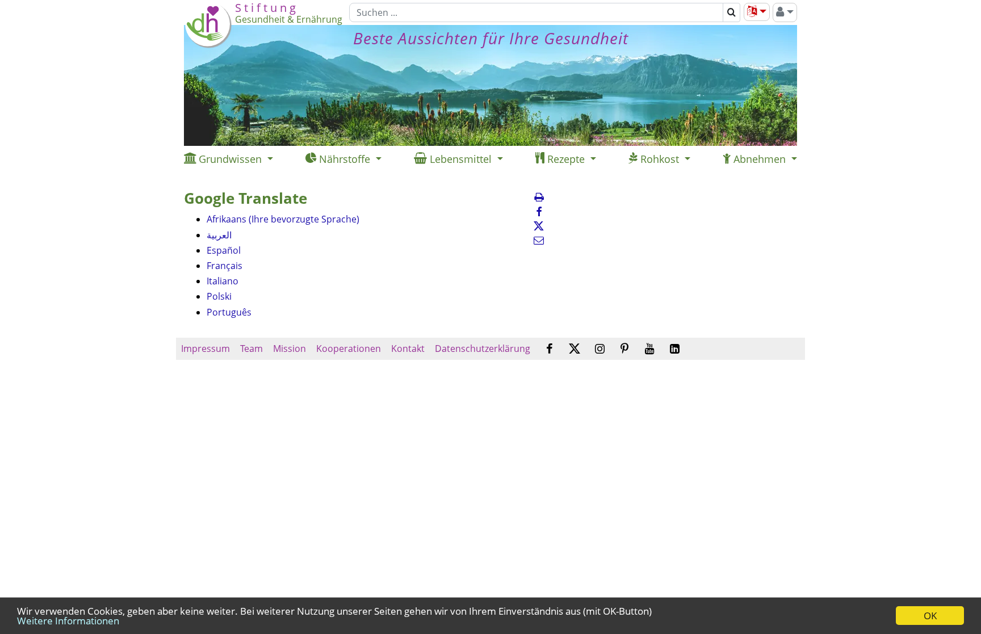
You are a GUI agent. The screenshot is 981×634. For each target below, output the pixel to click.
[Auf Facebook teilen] (539, 212)
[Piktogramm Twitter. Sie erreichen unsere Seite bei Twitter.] (574, 349)
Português (229, 312)
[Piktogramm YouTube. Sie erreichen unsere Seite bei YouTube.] (650, 349)
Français (224, 265)
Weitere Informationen (68, 620)
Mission (289, 348)
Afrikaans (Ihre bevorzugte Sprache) (283, 219)
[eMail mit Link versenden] (539, 240)
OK (930, 615)
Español (224, 250)
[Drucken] (539, 197)
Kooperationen (348, 348)
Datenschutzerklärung (483, 348)
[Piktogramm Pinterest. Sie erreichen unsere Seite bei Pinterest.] (624, 349)
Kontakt (408, 348)
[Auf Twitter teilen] (539, 225)
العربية (219, 235)
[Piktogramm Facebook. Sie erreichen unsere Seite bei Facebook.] (549, 349)
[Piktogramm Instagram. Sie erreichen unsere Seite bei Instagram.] (600, 349)
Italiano (222, 281)
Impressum (205, 348)
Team (251, 348)
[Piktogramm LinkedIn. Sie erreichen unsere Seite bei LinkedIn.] (675, 349)
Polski (219, 296)
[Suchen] (731, 12)
